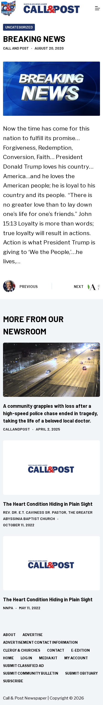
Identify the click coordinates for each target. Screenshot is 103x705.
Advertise (33, 635)
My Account (76, 658)
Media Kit (48, 658)
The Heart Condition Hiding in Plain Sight (48, 504)
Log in (26, 658)
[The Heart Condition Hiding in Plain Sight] (51, 467)
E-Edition (80, 650)
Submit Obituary (81, 673)
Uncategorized (19, 27)
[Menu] (97, 8)
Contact (55, 650)
